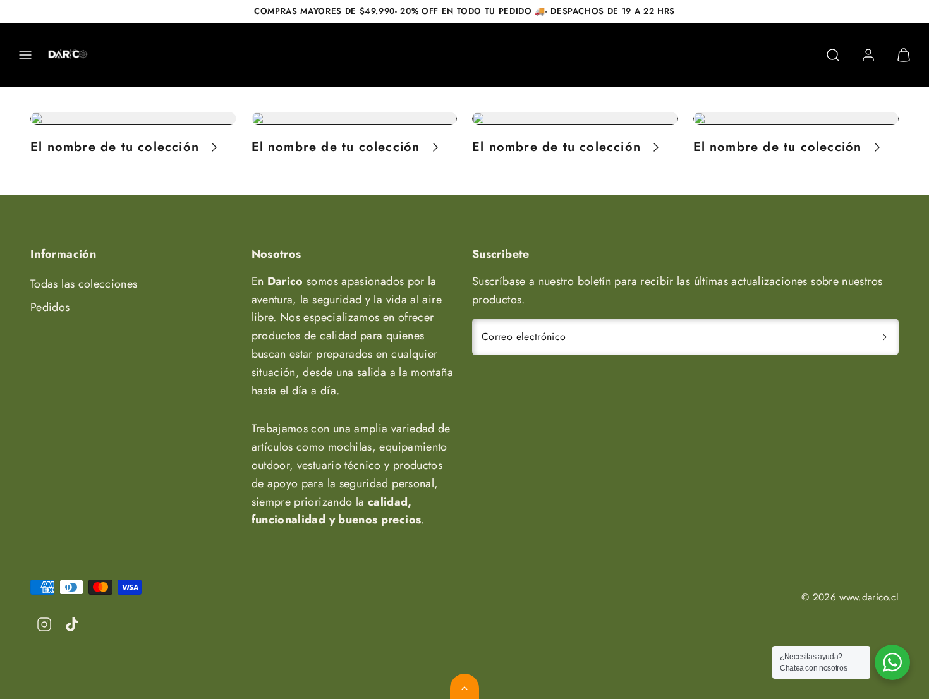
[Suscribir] (885, 337)
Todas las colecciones (84, 284)
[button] (25, 55)
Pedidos (50, 307)
